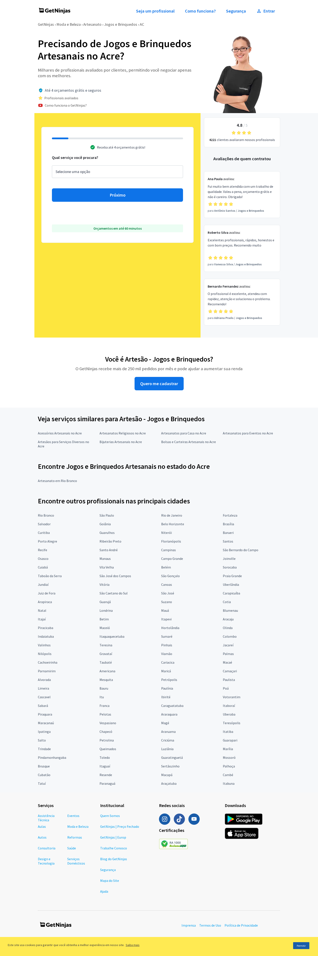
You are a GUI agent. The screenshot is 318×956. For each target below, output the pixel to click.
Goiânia (105, 524)
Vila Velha (107, 567)
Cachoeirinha (47, 662)
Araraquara (169, 714)
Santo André (109, 550)
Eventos (73, 815)
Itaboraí (229, 705)
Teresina (106, 645)
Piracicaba (45, 628)
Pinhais (166, 645)
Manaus (105, 558)
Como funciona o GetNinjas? (66, 105)
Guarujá (105, 602)
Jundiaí (43, 584)
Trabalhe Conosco (113, 848)
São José (167, 593)
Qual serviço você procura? (75, 157)
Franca (104, 705)
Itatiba (228, 731)
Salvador (44, 524)
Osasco (43, 558)
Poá (226, 688)
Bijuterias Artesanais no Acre (121, 442)
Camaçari (230, 671)
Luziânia (167, 749)
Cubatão (44, 775)
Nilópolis (44, 654)
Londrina (106, 610)
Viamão (166, 654)
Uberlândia (231, 584)
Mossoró (229, 757)
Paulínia (167, 688)
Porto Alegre (47, 541)
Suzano (166, 602)
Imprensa (188, 925)
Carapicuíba (231, 593)
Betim (104, 619)
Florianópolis (171, 541)
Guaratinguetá (172, 757)
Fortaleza (230, 515)
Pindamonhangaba (52, 757)
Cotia (227, 602)
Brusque (44, 766)
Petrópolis (169, 679)
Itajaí (42, 619)
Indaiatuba (46, 636)
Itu (102, 697)
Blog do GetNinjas (113, 859)
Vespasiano (108, 723)
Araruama (168, 731)
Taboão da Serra (50, 576)
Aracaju (228, 619)
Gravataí (106, 654)
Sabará (43, 705)
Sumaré (166, 636)
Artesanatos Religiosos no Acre (123, 433)
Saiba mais (133, 945)
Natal (42, 610)
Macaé (227, 662)
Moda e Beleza (68, 24)
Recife (42, 550)
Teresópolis (231, 723)
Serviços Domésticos (76, 861)
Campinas (168, 550)
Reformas (74, 837)
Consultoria (46, 848)
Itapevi (166, 619)
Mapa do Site (109, 880)
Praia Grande (232, 576)
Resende (106, 775)
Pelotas (105, 714)
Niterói (166, 532)
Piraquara (45, 714)
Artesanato (92, 24)
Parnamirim (47, 671)
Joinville (229, 558)
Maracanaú (46, 723)
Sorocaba (230, 567)
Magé (165, 723)
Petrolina (107, 740)
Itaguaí (105, 766)
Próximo (117, 195)
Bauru (104, 688)
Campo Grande (172, 558)
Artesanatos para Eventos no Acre (248, 433)
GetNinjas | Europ (113, 837)
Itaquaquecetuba (112, 636)
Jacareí (228, 645)
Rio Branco (46, 515)
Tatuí (42, 783)
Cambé (228, 775)
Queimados (108, 749)
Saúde (71, 848)
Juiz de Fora (46, 593)
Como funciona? (200, 11)
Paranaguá (107, 783)
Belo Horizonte (172, 524)
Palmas (228, 654)
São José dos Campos (115, 576)
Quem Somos (110, 815)
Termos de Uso (210, 925)
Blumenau (230, 610)
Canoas (166, 584)
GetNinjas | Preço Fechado (119, 826)
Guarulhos (107, 532)
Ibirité (165, 697)
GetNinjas (46, 24)
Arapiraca (45, 602)
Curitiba (44, 532)
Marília (228, 749)
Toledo (105, 757)
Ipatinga (44, 731)
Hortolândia (170, 628)
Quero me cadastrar (159, 383)
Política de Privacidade (241, 925)
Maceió (105, 628)
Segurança (236, 11)
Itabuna (228, 783)
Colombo (230, 636)
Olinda (228, 628)
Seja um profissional (155, 11)
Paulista (229, 679)
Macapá (166, 775)
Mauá (165, 610)
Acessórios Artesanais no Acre (60, 433)
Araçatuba (169, 783)
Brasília (228, 524)
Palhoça (229, 766)
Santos (228, 541)
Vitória (104, 584)
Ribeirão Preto (110, 541)
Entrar (269, 11)
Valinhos (44, 645)
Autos (42, 837)
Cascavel (44, 697)
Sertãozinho (170, 766)
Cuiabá (43, 567)
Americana (107, 671)
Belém (166, 567)
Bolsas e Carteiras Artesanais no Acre (188, 442)
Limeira (43, 688)
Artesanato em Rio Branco (57, 481)
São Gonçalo (170, 576)
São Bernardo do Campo (240, 550)
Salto (42, 740)
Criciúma (167, 740)
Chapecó (106, 731)
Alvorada (44, 679)
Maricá (166, 671)
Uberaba (229, 714)
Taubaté (106, 662)
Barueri (228, 532)
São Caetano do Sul (114, 593)
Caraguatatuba (172, 705)
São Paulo (107, 515)
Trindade (44, 749)
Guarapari (230, 740)
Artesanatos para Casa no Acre (183, 433)
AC (142, 24)
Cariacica (167, 662)
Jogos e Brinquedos (120, 24)
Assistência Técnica (46, 817)
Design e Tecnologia (46, 861)
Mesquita (106, 679)
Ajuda (104, 891)
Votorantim (231, 697)
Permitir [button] (301, 945)
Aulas (42, 826)
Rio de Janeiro (171, 515)
